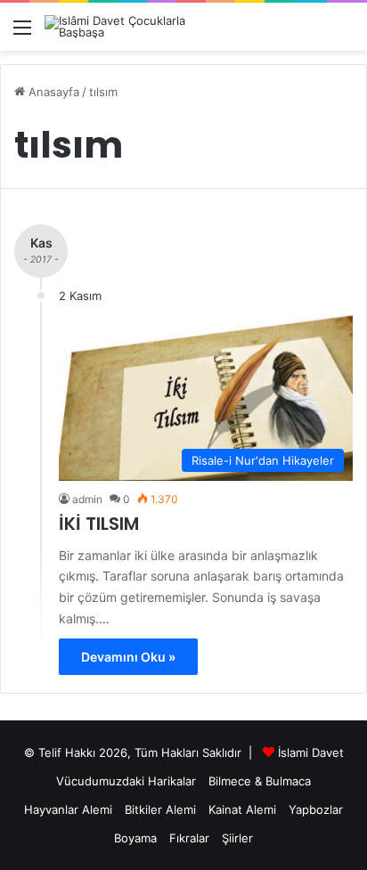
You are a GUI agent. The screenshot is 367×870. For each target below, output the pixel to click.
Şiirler (237, 838)
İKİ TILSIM (99, 523)
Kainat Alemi (242, 809)
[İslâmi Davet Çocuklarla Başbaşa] (116, 26)
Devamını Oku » (128, 656)
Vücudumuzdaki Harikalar (126, 781)
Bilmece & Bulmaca (259, 781)
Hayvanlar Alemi (68, 809)
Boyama (135, 838)
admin (87, 499)
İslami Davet (311, 752)
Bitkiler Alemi (160, 809)
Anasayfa (52, 92)
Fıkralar (189, 838)
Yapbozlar (316, 809)
